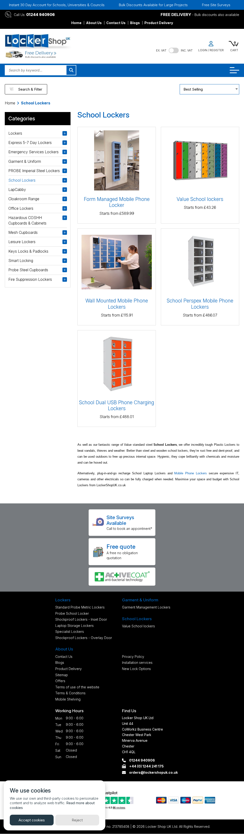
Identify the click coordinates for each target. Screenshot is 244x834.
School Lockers (22, 180)
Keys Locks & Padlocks (28, 251)
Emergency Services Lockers (33, 151)
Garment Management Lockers (146, 607)
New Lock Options (136, 669)
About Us (94, 23)
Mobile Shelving (68, 699)
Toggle (174, 50)
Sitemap (61, 675)
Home (76, 23)
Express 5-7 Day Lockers (30, 142)
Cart (234, 50)
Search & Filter (30, 89)
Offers (60, 681)
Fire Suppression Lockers (30, 279)
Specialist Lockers (69, 631)
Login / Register (211, 50)
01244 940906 (40, 14)
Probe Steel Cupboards (28, 269)
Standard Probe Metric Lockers (80, 607)
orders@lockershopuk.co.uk (153, 772)
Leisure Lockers (22, 241)
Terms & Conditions (70, 693)
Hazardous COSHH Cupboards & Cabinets (27, 220)
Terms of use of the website (77, 687)
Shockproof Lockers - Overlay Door (83, 638)
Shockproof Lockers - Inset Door (81, 619)
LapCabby (17, 189)
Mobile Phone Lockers (190, 473)
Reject (77, 820)
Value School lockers (200, 199)
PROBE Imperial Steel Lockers (34, 170)
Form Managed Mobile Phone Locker (117, 202)
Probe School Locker (72, 613)
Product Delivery (158, 23)
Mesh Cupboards (23, 232)
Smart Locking (20, 260)
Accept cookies (32, 820)
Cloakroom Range (23, 198)
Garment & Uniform (24, 161)
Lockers (15, 133)
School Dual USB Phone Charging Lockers (116, 405)
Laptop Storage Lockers (74, 626)
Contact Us (116, 23)
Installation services (137, 662)
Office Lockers (20, 208)
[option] (141, 4)
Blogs (135, 23)
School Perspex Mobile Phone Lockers (200, 304)
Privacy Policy (133, 657)
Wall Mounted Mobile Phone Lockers (116, 304)
